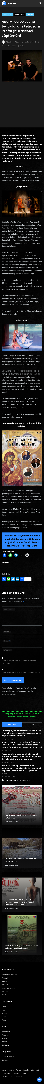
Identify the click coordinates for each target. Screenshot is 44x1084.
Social (4, 995)
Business (5, 1060)
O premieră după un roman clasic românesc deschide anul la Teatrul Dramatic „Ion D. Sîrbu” (19, 902)
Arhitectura (6, 1032)
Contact (25, 1073)
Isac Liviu (14, 822)
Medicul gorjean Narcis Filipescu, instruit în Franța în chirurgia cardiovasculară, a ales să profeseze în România (21, 733)
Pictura (4, 1042)
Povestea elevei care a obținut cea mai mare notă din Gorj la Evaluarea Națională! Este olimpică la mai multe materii (21, 756)
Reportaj (5, 991)
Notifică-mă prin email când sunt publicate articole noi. (22, 672)
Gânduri (4, 981)
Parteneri (16, 1073)
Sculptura (5, 1045)
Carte (4, 1007)
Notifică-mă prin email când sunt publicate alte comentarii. (19, 662)
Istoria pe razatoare (9, 988)
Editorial (5, 978)
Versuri (4, 1020)
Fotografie (5, 1035)
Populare (12, 725)
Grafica (4, 1038)
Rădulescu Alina (9, 777)
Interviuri (5, 985)
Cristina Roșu (8, 751)
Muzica (4, 1013)
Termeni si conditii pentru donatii (27, 1070)
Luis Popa (14, 865)
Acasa (4, 1070)
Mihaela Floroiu (9, 739)
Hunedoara (19, 14)
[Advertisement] (22, 101)
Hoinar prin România (9, 975)
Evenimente (7, 14)
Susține (11, 1070)
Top (32, 725)
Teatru (30, 14)
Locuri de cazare (8, 1057)
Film (3, 1010)
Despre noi (6, 1073)
